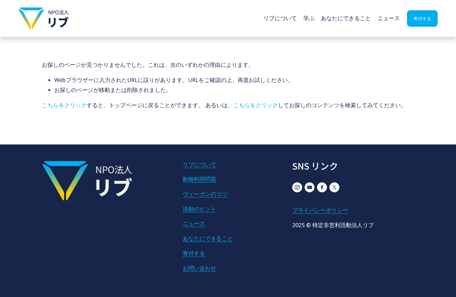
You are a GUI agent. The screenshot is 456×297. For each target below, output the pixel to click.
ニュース (389, 18)
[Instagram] (297, 187)
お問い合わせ (199, 268)
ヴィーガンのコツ (205, 194)
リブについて (280, 18)
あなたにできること (346, 18)
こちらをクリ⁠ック (64, 105)
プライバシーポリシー (320, 210)
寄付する (422, 18)
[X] (334, 187)
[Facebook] (322, 187)
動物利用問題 (199, 179)
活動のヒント (199, 208)
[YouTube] (310, 187)
